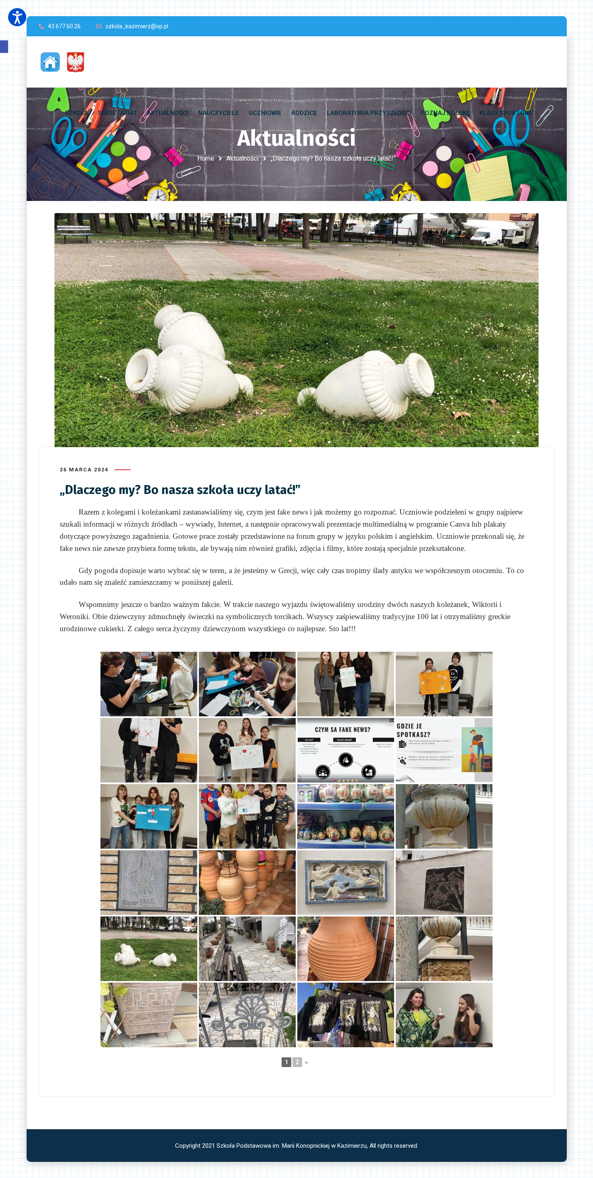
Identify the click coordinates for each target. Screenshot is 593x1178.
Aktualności (242, 158)
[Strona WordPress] (66, 61)
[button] (4, 46)
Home (205, 158)
